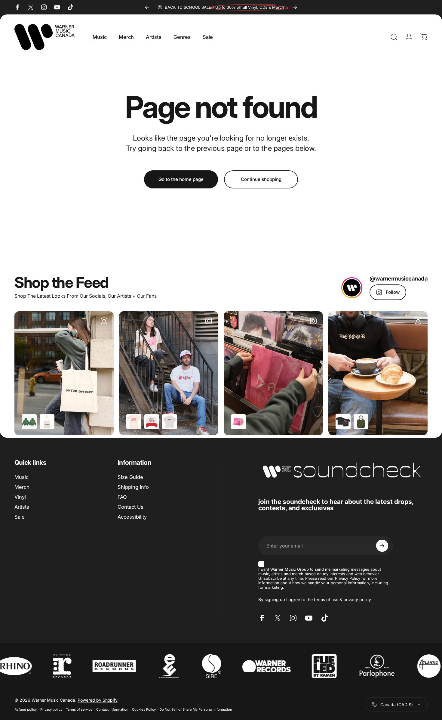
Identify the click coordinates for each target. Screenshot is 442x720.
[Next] (295, 7)
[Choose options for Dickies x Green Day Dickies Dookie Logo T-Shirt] (169, 421)
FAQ (122, 497)
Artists (21, 507)
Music (21, 477)
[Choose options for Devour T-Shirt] (343, 421)
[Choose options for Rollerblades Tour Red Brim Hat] (151, 421)
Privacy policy (51, 709)
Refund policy (25, 709)
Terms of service (79, 709)
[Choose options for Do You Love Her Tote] (47, 421)
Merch (21, 487)
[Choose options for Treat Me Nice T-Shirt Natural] (133, 421)
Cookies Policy (144, 709)
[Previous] (147, 7)
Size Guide (130, 477)
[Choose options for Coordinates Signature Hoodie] (29, 421)
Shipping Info (133, 487)
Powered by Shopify (98, 700)
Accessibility (132, 517)
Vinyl (20, 497)
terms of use (326, 599)
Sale (19, 517)
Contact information (112, 709)
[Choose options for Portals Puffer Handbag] (361, 421)
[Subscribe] (382, 546)
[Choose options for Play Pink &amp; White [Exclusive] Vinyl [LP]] (238, 421)
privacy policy (357, 599)
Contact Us (130, 507)
